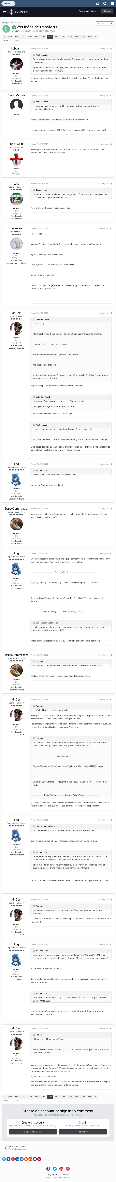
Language (51, 1174)
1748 (30, 37)
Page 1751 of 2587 (11, 40)
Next (90, 37)
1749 (36, 37)
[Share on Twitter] (4, 1159)
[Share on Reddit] (26, 1159)
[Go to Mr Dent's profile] (16, 328)
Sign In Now (83, 1132)
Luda (16, 183)
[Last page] (96, 37)
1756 (83, 37)
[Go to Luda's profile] (16, 199)
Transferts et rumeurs (45, 31)
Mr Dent (16, 313)
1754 (70, 37)
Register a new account (32, 1132)
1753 (63, 37)
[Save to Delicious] (22, 1159)
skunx (17, 31)
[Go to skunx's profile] (6, 29)
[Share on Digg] (17, 1159)
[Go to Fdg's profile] (16, 479)
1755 (76, 37)
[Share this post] (111, 49)
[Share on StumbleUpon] (30, 1159)
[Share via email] (35, 1159)
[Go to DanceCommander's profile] (16, 524)
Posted (39, 49)
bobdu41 (16, 48)
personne (16, 228)
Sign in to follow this (12, 23)
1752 (56, 37)
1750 (43, 37)
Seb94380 (16, 144)
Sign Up (107, 11)
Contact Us (64, 1174)
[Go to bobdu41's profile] (16, 64)
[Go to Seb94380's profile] (16, 159)
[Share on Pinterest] (39, 1159)
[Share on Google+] (13, 1159)
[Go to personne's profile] (16, 243)
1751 (50, 37)
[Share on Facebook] (8, 1159)
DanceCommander (16, 508)
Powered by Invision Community (58, 1178)
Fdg (16, 464)
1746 (16, 37)
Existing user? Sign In (88, 11)
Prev (10, 37)
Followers (102, 24)
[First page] (4, 37)
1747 (23, 37)
